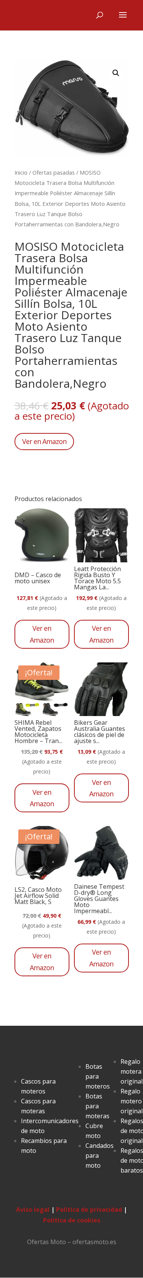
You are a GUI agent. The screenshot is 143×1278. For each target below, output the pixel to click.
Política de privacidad (89, 1209)
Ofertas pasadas (53, 172)
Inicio (20, 172)
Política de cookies (71, 1220)
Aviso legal (33, 1209)
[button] (116, 73)
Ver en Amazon (44, 441)
